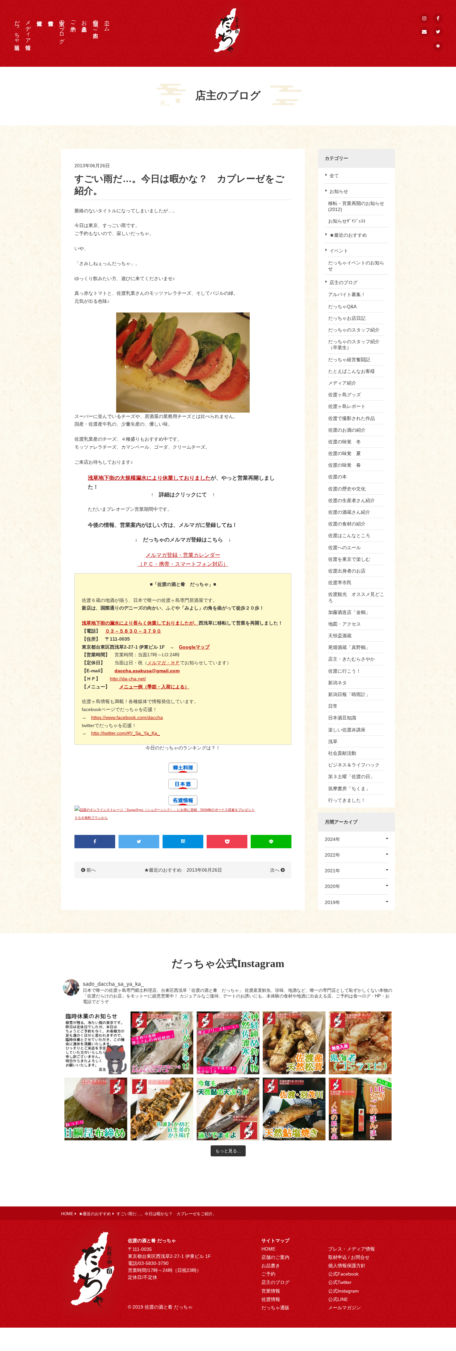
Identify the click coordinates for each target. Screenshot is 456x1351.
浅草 (332, 741)
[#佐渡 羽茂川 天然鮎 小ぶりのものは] (294, 1109)
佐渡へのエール (344, 547)
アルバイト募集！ (347, 294)
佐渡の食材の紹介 (347, 523)
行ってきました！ (347, 800)
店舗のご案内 (95, 23)
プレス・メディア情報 (351, 1249)
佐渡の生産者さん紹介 (351, 500)
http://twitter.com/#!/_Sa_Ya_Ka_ (125, 733)
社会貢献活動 (342, 753)
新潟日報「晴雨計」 (349, 694)
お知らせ (338, 191)
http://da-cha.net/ (128, 678)
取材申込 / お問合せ (349, 1257)
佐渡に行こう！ (344, 671)
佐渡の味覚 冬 (344, 441)
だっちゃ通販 (17, 29)
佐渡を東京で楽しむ (349, 559)
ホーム (107, 23)
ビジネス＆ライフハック (354, 764)
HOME (268, 1249)
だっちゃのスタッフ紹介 (354, 329)
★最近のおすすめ (348, 235)
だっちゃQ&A (342, 306)
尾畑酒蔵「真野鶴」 (349, 647)
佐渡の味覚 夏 (344, 453)
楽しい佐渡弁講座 (347, 729)
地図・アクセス (344, 624)
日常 (332, 706)
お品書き (84, 23)
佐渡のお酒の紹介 (347, 430)
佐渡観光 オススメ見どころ (356, 597)
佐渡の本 (337, 476)
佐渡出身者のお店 (347, 571)
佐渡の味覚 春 (344, 465)
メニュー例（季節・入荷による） (154, 686)
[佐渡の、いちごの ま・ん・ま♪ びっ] (360, 1109)
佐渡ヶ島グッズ (344, 394)
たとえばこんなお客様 (351, 371)
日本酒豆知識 (342, 717)
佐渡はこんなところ (349, 535)
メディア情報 (28, 29)
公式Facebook (343, 1274)
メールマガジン (344, 1307)
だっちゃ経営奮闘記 (349, 359)
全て (334, 175)
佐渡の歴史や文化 (347, 488)
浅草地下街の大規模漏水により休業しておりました (149, 478)
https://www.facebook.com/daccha (127, 717)
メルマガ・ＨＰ (163, 662)
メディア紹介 (342, 383)
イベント (338, 250)
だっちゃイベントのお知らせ (356, 265)
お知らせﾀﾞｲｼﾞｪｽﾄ (347, 221)
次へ (274, 870)
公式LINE (338, 1299)
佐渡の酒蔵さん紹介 (349, 512)
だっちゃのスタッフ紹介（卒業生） (354, 344)
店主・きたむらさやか (351, 659)
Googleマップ (194, 647)
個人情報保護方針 (347, 1265)
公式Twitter (340, 1282)
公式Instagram (343, 1291)
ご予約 (73, 20)
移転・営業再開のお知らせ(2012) (356, 206)
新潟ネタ (337, 682)
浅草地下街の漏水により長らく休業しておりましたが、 (140, 623)
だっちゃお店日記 (347, 318)
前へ (91, 870)
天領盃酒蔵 (340, 635)
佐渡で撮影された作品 (351, 418)
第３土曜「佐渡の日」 (351, 776)
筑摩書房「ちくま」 (349, 788)
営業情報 (270, 1291)
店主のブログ (62, 29)
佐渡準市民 (340, 582)
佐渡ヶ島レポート (347, 406)
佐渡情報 (270, 1299)
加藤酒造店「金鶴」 (349, 612)
